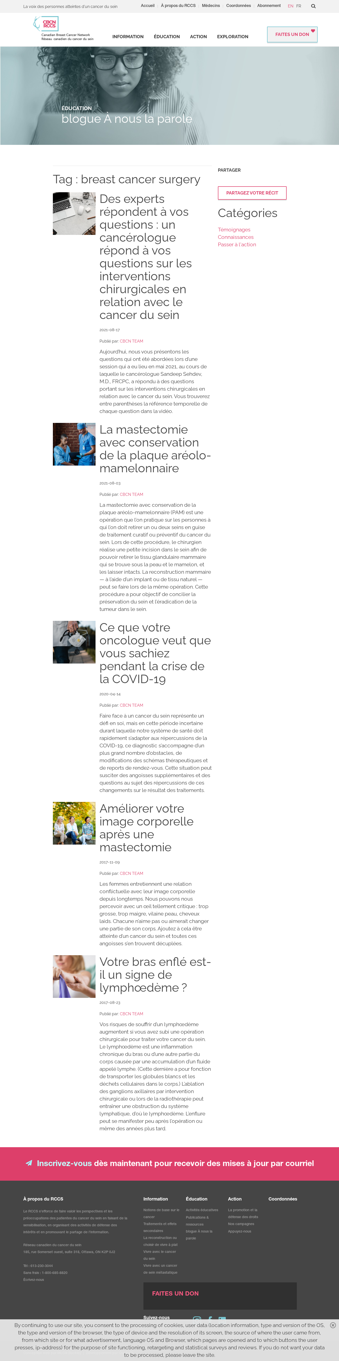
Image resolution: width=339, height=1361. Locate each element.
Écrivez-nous (33, 1280)
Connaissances (236, 237)
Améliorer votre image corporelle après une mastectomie (147, 827)
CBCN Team (131, 341)
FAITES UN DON (292, 34)
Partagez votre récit (252, 192)
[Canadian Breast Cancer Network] (63, 28)
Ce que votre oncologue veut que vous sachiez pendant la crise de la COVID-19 (155, 653)
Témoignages (234, 229)
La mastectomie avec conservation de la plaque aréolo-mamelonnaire (155, 448)
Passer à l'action (237, 244)
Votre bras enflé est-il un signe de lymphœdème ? (155, 974)
